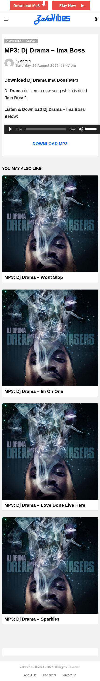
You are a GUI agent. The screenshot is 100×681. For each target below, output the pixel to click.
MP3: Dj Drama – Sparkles (32, 619)
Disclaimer (49, 675)
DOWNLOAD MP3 (50, 143)
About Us (30, 675)
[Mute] (81, 129)
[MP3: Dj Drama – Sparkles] (50, 565)
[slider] (91, 129)
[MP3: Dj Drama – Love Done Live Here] (50, 451)
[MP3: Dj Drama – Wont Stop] (50, 223)
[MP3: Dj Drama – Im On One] (50, 338)
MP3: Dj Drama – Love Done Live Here (44, 505)
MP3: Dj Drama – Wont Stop (33, 277)
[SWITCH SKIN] (96, 19)
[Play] (10, 129)
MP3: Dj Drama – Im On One (33, 391)
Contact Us (68, 675)
